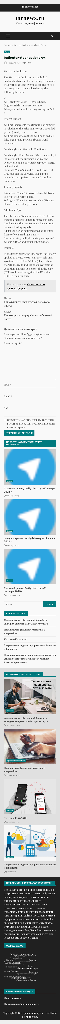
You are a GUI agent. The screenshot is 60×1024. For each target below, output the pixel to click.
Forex (7, 52)
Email (8, 396)
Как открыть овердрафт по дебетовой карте (28, 315)
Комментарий (13, 343)
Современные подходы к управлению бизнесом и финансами (30, 843)
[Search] (52, 36)
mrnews (12, 62)
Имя (7, 384)
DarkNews (51, 1013)
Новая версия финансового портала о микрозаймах (30, 746)
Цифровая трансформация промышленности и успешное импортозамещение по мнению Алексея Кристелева (30, 658)
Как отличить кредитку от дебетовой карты (27, 302)
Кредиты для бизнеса (16, 761)
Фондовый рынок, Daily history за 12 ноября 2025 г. (30, 517)
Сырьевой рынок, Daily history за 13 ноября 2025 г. (30, 467)
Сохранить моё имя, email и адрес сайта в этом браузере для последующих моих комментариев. (31, 423)
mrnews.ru (30, 18)
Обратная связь (12, 998)
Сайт (7, 408)
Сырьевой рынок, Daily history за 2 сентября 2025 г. (30, 566)
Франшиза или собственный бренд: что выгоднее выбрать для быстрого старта (26, 621)
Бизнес (10, 711)
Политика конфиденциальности (21, 1004)
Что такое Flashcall (15, 639)
